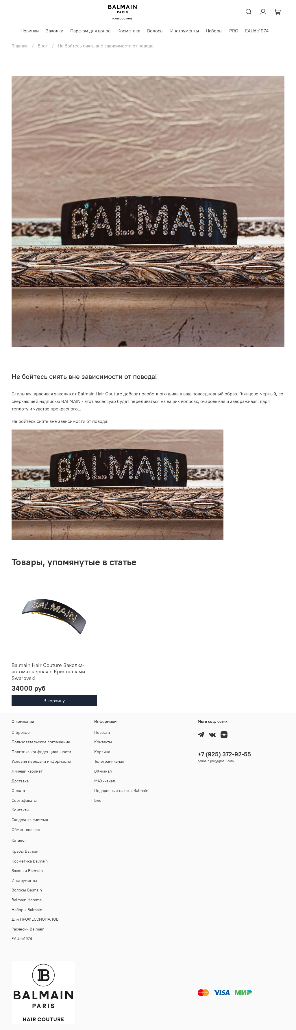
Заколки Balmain (27, 870)
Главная (19, 46)
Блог (43, 46)
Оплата (18, 790)
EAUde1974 (257, 31)
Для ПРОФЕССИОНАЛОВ (35, 919)
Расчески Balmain (28, 929)
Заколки (54, 31)
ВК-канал (103, 771)
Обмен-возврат (26, 829)
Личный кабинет (27, 771)
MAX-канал (104, 781)
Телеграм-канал (109, 761)
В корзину (54, 701)
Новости (102, 732)
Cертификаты (24, 800)
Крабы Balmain (26, 851)
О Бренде (21, 732)
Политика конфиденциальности (41, 751)
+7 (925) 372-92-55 (224, 754)
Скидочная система (30, 819)
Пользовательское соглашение (41, 742)
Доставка (20, 781)
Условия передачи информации (41, 761)
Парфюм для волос (90, 31)
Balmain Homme (27, 899)
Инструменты (184, 31)
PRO (233, 31)
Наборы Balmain (27, 909)
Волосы (155, 31)
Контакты (20, 809)
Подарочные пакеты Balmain (121, 790)
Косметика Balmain (30, 861)
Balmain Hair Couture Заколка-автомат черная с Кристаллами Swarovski (48, 671)
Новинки (30, 31)
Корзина (102, 751)
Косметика (128, 31)
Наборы (214, 31)
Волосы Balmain (27, 890)
